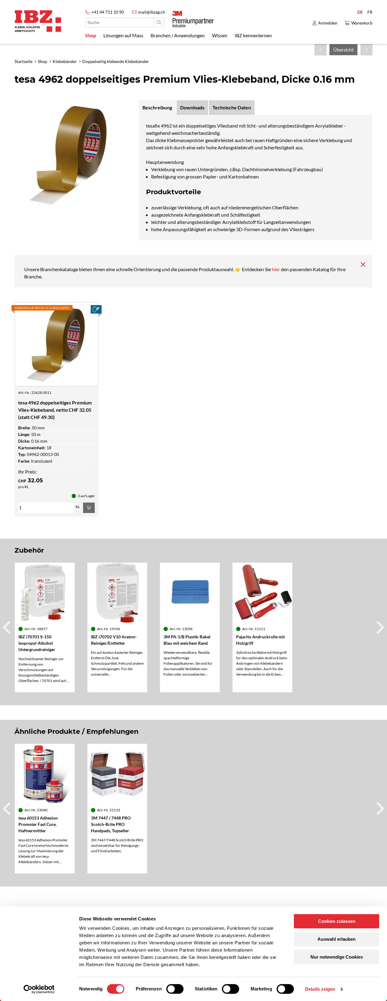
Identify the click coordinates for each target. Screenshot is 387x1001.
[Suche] (159, 22)
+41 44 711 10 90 (107, 12)
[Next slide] (379, 627)
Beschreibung (157, 107)
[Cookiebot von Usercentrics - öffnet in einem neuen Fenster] (39, 989)
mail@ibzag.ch (151, 12)
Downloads (192, 107)
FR (369, 12)
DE (360, 12)
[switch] (175, 989)
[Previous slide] (8, 627)
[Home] (38, 21)
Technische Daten (232, 107)
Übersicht (343, 49)
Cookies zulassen (336, 921)
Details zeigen (320, 989)
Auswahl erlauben (336, 939)
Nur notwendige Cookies (337, 956)
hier (276, 269)
